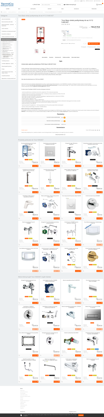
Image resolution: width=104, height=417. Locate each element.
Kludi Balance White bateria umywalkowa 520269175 (28, 196)
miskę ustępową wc (64, 111)
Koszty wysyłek (22, 393)
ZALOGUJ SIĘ (76, 8)
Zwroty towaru (22, 406)
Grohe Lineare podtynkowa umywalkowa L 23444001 (71, 359)
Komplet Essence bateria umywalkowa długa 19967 (92, 170)
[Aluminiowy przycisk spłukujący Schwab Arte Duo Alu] (50, 151)
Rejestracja (83, 0)
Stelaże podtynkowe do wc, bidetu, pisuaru (8, 56)
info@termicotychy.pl (70, 4)
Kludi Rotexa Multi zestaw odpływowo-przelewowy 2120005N (28, 359)
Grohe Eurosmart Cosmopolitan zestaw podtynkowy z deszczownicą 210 (50, 249)
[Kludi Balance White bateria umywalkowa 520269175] (28, 204)
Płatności (21, 397)
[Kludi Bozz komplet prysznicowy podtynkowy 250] (71, 256)
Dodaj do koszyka (94, 43)
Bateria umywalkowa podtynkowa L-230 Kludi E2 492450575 (71, 307)
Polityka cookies (23, 402)
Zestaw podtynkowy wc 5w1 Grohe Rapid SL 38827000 (28, 144)
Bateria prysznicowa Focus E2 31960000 (28, 223)
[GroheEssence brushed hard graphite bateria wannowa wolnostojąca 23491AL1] (28, 178)
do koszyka (35, 165)
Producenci (94, 8)
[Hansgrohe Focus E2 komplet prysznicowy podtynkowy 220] (50, 230)
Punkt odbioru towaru (23, 394)
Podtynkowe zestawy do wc (7, 44)
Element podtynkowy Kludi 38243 (71, 332)
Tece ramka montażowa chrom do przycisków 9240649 (28, 333)
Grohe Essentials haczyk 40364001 (93, 195)
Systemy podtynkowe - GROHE (7, 58)
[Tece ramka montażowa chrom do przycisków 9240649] (28, 341)
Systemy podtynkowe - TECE (7, 54)
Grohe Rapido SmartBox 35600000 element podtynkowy (50, 281)
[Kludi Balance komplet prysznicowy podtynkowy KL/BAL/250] (50, 315)
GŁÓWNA (7, 8)
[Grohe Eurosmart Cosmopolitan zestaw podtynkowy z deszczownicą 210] (50, 256)
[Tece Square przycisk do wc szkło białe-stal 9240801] (92, 288)
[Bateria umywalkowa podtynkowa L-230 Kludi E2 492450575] (71, 315)
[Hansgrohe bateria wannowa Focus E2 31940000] (28, 288)
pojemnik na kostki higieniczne (39, 86)
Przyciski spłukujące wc (6, 46)
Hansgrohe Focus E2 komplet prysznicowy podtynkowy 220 (50, 223)
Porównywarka (97, 0)
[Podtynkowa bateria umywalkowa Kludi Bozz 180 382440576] (92, 341)
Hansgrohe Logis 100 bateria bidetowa (71, 144)
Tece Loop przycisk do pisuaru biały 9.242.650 (71, 195)
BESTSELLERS (33, 8)
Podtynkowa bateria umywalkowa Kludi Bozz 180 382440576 (93, 333)
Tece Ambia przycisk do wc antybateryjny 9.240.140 (93, 223)
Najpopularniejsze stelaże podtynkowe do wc (7, 48)
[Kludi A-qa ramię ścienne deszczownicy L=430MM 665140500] (50, 367)
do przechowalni (65, 43)
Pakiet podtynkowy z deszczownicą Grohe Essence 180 (50, 196)
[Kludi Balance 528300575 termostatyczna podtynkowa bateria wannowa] (28, 315)
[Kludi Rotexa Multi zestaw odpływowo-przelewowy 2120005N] (28, 367)
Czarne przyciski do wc (6, 43)
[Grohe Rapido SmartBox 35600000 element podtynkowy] (50, 288)
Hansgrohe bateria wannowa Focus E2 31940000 (28, 281)
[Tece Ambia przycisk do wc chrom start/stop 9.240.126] (28, 256)
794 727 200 (37, 4)
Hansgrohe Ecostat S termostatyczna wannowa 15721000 (50, 333)
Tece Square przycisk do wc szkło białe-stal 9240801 (93, 281)
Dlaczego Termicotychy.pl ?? (24, 400)
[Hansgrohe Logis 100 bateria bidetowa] (71, 151)
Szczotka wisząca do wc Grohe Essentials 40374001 (50, 170)
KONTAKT (50, 8)
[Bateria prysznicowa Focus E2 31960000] (28, 230)
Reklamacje (22, 403)
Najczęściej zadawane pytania (25, 396)
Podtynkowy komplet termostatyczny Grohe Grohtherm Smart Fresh (92, 144)
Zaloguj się (78, 0)
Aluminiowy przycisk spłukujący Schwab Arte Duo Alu (49, 144)
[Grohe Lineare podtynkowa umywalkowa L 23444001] (71, 367)
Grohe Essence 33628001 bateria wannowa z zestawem (71, 223)
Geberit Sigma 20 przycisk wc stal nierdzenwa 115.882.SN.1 (71, 170)
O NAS (62, 8)
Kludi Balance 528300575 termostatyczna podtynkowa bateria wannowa (28, 307)
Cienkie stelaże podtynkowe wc (7, 41)
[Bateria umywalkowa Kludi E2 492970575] (71, 288)
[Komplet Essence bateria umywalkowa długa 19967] (92, 178)
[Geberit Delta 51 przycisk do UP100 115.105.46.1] (92, 315)
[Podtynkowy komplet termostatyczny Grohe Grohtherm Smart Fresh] (92, 151)
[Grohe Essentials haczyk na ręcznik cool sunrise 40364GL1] (92, 256)
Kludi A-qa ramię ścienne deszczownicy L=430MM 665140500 (50, 359)
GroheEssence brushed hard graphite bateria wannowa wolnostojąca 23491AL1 (29, 170)
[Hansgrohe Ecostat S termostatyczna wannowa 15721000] (50, 341)
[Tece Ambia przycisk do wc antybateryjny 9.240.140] (92, 230)
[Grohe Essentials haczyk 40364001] (92, 204)
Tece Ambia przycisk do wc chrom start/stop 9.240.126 (28, 249)
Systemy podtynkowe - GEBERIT (8, 52)
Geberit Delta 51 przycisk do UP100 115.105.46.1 (92, 307)
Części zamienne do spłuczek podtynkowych (7, 51)
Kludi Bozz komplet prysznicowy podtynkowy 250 (71, 249)
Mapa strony (22, 390)
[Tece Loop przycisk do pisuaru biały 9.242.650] (71, 204)
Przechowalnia (90, 0)
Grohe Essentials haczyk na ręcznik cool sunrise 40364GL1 (92, 249)
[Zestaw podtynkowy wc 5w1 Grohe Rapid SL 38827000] (28, 151)
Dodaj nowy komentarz (59, 134)
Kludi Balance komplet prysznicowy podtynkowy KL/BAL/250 (50, 307)
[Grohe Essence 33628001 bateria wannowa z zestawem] (71, 230)
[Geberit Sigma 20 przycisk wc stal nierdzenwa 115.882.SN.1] (71, 178)
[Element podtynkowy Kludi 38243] (71, 341)
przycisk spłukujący (75, 71)
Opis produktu (44, 57)
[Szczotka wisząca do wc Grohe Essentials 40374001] (50, 178)
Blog (19, 8)
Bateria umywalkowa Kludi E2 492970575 (71, 280)
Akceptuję (81, 415)
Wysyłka (21, 399)
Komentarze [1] (58, 57)
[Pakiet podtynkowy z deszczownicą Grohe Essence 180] (50, 204)
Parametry (51, 57)
